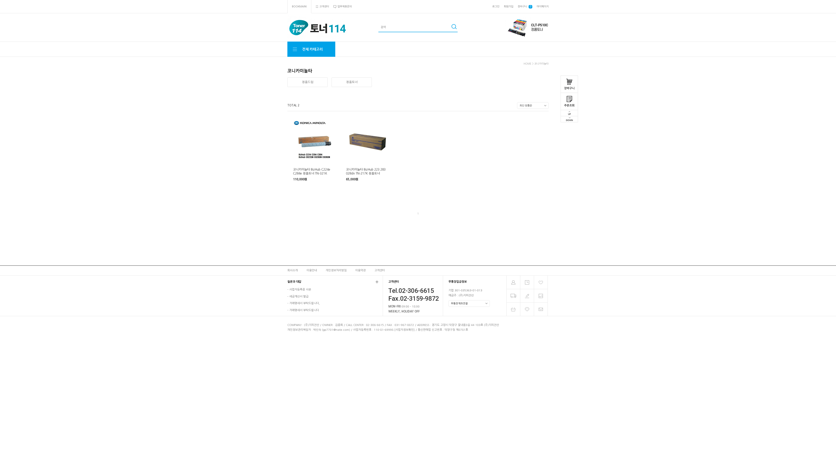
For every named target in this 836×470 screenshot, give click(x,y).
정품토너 (351, 82)
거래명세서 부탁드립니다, (304, 303)
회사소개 (292, 270)
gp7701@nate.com (336, 329)
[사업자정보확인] (404, 329)
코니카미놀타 (541, 63)
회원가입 (508, 6)
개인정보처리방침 (336, 270)
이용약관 (360, 270)
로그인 (495, 6)
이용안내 (312, 270)
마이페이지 (543, 6)
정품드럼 (307, 82)
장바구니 (569, 88)
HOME (527, 63)
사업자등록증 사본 (300, 289)
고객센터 (379, 270)
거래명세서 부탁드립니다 (304, 310)
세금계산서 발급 (298, 296)
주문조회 (569, 105)
